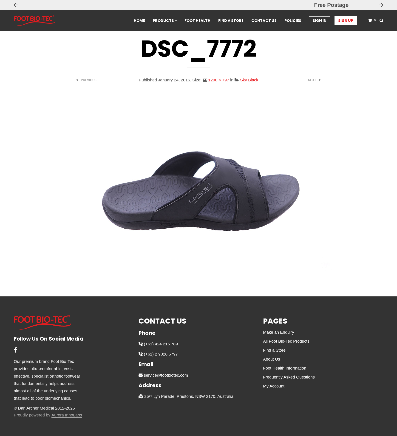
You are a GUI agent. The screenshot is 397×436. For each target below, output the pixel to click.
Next (312, 80)
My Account (273, 386)
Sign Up (345, 20)
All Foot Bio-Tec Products (286, 341)
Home (139, 20)
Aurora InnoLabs (66, 415)
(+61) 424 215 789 (160, 344)
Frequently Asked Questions (289, 377)
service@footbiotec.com (165, 375)
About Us (271, 359)
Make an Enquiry (278, 332)
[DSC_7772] (198, 186)
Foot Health (197, 20)
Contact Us (264, 20)
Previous (88, 80)
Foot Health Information (284, 368)
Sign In (319, 20)
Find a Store (231, 20)
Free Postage (198, 5)
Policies (292, 20)
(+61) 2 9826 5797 (160, 354)
